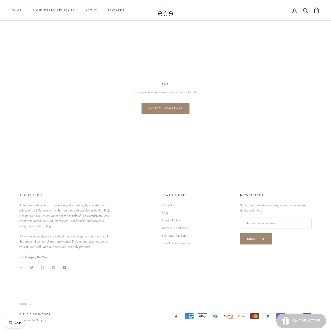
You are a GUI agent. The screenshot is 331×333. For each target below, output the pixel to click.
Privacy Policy (171, 220)
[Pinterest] (53, 266)
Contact (167, 205)
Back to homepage (165, 108)
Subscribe (256, 239)
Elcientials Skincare (53, 10)
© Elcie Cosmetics (34, 314)
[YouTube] (64, 266)
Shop (17, 10)
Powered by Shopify (32, 320)
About (91, 10)
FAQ (165, 212)
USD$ (23, 304)
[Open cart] (316, 10)
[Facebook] (21, 266)
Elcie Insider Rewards (176, 243)
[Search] (305, 10)
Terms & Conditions (175, 228)
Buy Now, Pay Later (175, 235)
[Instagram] (42, 266)
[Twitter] (31, 266)
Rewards (116, 10)
